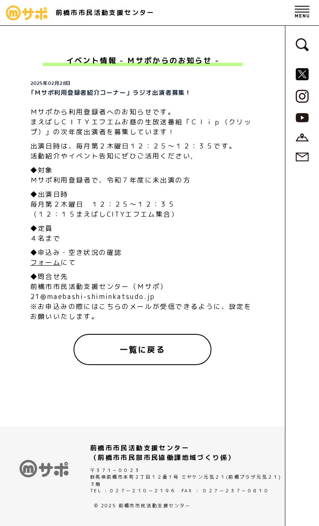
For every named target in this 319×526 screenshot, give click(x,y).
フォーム (45, 262)
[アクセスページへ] (302, 136)
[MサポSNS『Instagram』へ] (302, 95)
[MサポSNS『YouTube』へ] (302, 117)
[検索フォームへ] (302, 44)
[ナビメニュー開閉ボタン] (302, 12)
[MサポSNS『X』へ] (302, 73)
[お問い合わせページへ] (302, 156)
